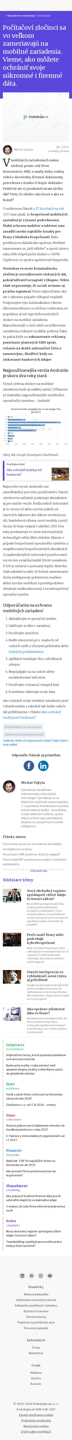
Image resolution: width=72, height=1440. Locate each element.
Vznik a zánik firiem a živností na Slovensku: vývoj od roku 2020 (34, 1096)
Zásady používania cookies (36, 1415)
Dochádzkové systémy (17, 849)
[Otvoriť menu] (4, 5)
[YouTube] (50, 1276)
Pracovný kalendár (36, 1328)
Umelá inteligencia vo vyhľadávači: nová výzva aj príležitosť (46, 976)
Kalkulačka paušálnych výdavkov (36, 1305)
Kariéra (36, 1378)
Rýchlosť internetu (36, 1311)
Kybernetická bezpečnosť (24, 734)
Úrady (36, 1347)
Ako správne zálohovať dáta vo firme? (46, 1011)
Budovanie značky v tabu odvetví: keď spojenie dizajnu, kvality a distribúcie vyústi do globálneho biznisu (34, 1069)
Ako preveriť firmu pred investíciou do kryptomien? (31, 1173)
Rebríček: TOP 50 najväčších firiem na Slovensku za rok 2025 (30, 1163)
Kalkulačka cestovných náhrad (36, 1300)
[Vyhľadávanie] (67, 5)
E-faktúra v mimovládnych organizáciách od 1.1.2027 (35, 1138)
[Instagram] (41, 1276)
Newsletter (36, 1353)
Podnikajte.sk (26, 1409)
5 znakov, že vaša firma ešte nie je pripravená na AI (35, 1208)
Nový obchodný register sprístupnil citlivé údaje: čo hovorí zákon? (46, 895)
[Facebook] (31, 1276)
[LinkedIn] (22, 1276)
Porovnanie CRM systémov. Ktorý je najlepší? (31, 854)
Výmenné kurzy (36, 1317)
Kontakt (36, 1384)
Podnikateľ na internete (23, 727)
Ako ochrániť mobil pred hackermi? (24, 472)
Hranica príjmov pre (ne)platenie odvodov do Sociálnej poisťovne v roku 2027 (35, 1127)
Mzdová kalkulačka (36, 1294)
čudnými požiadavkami (26, 652)
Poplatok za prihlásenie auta (36, 1322)
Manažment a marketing (21, 15)
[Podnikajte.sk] (36, 5)
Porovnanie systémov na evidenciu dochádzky (32, 844)
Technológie (44, 15)
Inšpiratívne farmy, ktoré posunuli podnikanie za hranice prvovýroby (36, 1057)
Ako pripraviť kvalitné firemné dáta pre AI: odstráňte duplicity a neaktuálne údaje (33, 1198)
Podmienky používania (36, 1420)
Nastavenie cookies (36, 1426)
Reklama (36, 1373)
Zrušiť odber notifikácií (36, 1431)
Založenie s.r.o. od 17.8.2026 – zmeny (31, 1105)
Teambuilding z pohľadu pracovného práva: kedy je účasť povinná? (34, 1244)
